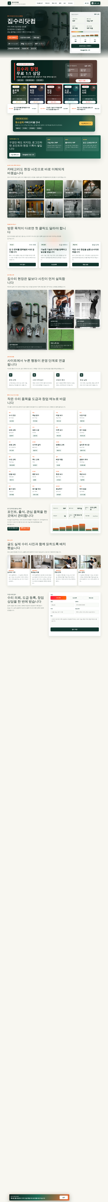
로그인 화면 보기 (13, 528)
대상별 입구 (40, 3)
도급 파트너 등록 (25, 37)
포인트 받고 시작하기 (85, 46)
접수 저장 (74, 629)
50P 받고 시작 (25, 528)
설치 (63, 1197)
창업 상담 (36, 37)
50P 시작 (95, 3)
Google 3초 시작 (85, 50)
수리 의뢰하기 (13, 37)
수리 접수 (22, 264)
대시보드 (70, 3)
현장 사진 (54, 3)
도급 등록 (54, 264)
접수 (65, 3)
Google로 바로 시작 (28, 155)
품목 (60, 3)
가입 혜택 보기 (15, 155)
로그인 (87, 3)
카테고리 (47, 3)
